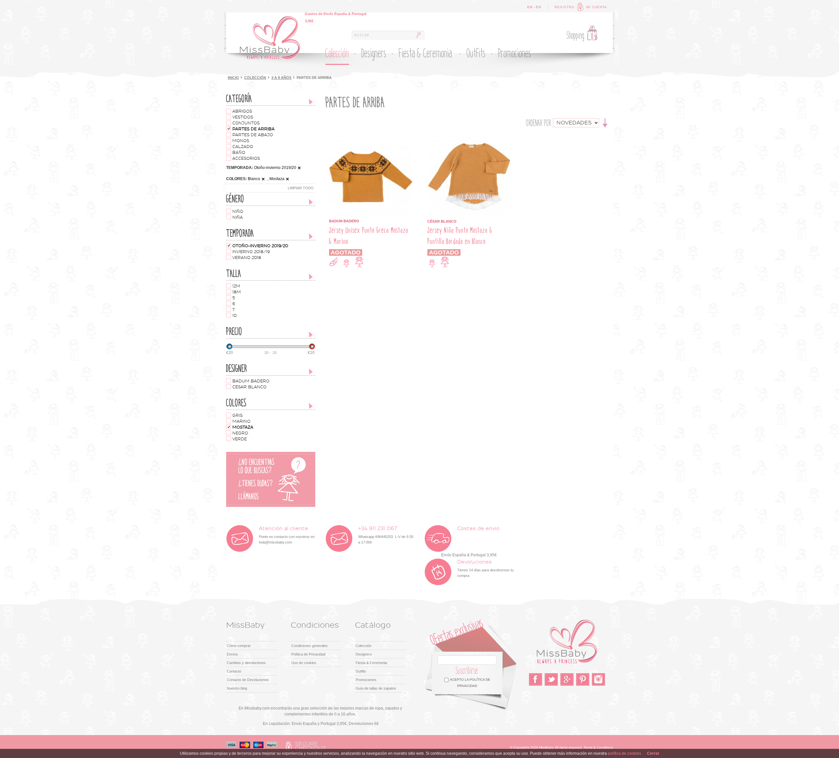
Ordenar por (538, 123)
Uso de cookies (303, 663)
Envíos (232, 654)
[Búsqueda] (418, 35)
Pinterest (582, 679)
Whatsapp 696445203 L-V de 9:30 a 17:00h (385, 535)
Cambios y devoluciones (246, 663)
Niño (237, 211)
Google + (567, 679)
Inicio (233, 78)
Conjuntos (246, 123)
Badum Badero (250, 381)
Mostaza (242, 427)
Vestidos (242, 117)
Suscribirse (467, 671)
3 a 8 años (281, 78)
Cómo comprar (239, 646)
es (530, 7)
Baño (238, 153)
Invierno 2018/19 (251, 252)
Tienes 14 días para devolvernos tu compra (485, 569)
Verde (239, 439)
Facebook (535, 679)
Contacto (234, 671)
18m (236, 292)
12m (236, 286)
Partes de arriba (253, 129)
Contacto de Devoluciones (248, 680)
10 (234, 316)
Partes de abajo (252, 135)
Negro (240, 433)
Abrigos (242, 111)
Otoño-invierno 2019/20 (260, 246)
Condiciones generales (309, 646)
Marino (241, 421)
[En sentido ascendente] (605, 122)
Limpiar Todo (301, 188)
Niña (237, 217)
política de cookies (624, 753)
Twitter (551, 679)
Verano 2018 (246, 258)
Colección (255, 78)
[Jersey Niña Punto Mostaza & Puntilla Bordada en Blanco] (469, 138)
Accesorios (246, 158)
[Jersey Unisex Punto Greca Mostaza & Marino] (371, 138)
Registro (565, 7)
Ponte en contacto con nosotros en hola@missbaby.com (287, 535)
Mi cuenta (596, 7)
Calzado (242, 147)
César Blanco (249, 387)
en (538, 7)
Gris (237, 415)
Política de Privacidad (308, 654)
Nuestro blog (237, 688)
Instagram (598, 679)
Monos (240, 141)
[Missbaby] (270, 38)
